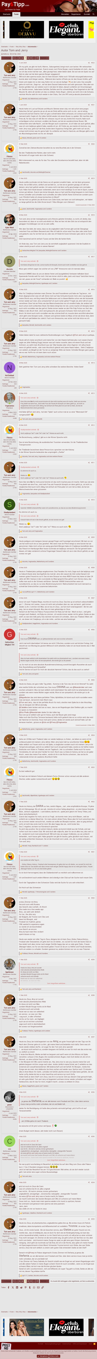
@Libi (44, 722)
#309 (93, 537)
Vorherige (7, 58)
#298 (93, 995)
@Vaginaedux (61, 722)
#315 (93, 331)
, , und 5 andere (44, 250)
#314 (93, 363)
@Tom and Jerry (79, 335)
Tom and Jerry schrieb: (28, 261)
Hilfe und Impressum (80, 1344)
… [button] (16, 58)
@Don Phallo (24, 712)
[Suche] (93, 14)
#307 (93, 598)
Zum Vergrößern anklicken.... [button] (57, 983)
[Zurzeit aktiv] (9, 403)
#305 (93, 680)
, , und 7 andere (35, 1086)
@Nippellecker (24, 697)
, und (36, 172)
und (32, 419)
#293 (93, 1219)
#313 (93, 393)
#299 (93, 959)
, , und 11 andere (35, 846)
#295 (93, 1136)
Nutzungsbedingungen (53, 1344)
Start (90, 1344)
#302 (93, 802)
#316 (93, 289)
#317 (93, 257)
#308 (93, 567)
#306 (93, 630)
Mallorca (6, 54)
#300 (93, 898)
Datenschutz (66, 1344)
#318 (93, 215)
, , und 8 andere (34, 99)
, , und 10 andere (34, 138)
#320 (93, 144)
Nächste (43, 58)
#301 (93, 852)
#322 (93, 63)
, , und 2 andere (37, 209)
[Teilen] (88, 62)
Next (94, 31)
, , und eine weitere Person (41, 357)
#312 (93, 425)
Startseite (7, 14)
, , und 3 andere (38, 561)
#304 (93, 735)
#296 (93, 1092)
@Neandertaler (78, 687)
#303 (93, 767)
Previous (3, 31)
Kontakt (40, 1344)
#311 (93, 462)
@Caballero (23, 707)
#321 (93, 105)
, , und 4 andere (38, 592)
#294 (93, 1182)
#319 (93, 178)
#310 (93, 500)
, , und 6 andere (36, 325)
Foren (16, 14)
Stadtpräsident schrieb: (29, 430)
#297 (93, 1037)
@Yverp (53, 722)
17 (37, 58)
